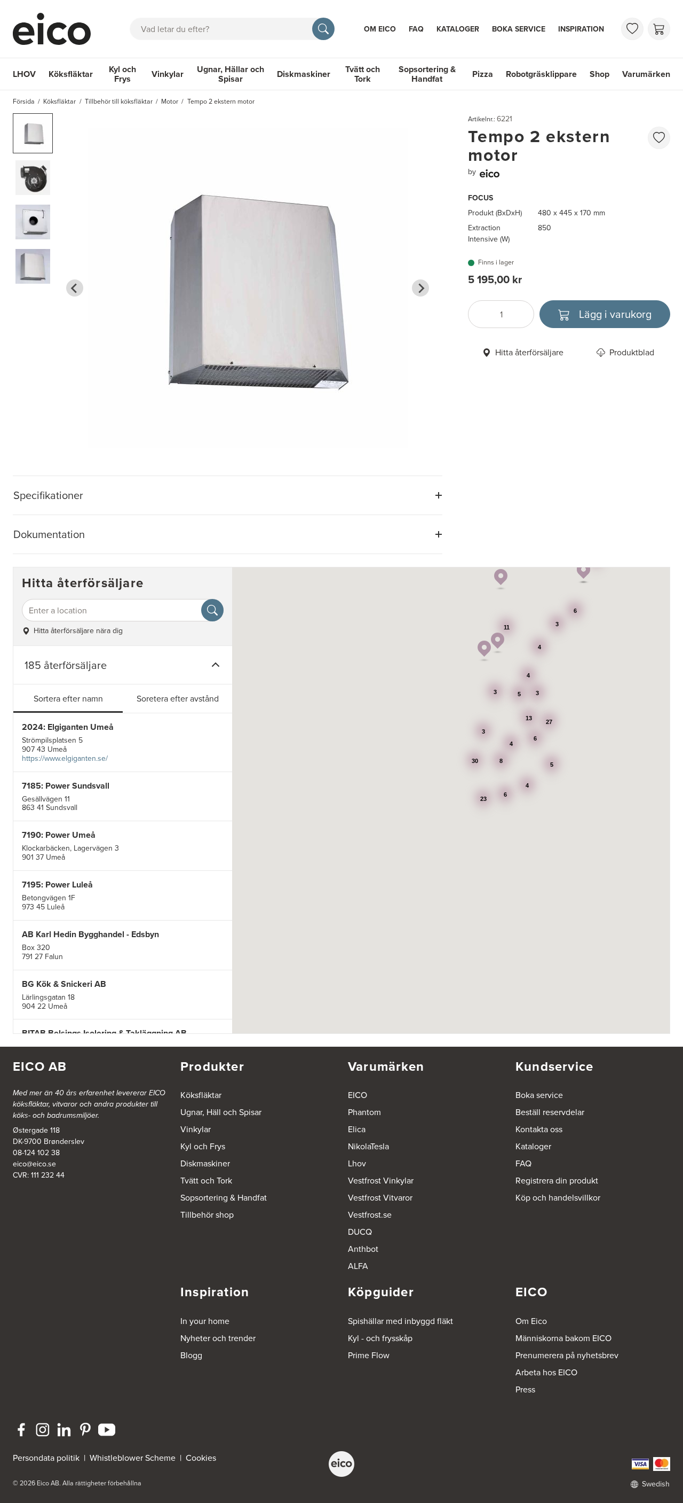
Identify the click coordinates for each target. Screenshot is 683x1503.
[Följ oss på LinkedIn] (64, 1429)
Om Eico (380, 29)
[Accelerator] (56, 29)
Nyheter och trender (218, 1338)
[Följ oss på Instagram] (42, 1429)
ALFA (358, 1266)
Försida (24, 101)
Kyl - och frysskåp (380, 1338)
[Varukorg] (659, 29)
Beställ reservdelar (549, 1112)
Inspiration (581, 29)
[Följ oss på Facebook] (21, 1429)
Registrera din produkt (556, 1180)
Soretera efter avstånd (178, 698)
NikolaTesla (368, 1146)
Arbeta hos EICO (546, 1372)
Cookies (201, 1457)
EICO (357, 1095)
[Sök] (323, 29)
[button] (33, 133)
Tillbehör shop (207, 1214)
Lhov (357, 1163)
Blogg (191, 1355)
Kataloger (457, 29)
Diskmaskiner (303, 74)
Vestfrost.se (370, 1214)
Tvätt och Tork (362, 74)
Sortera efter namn (68, 698)
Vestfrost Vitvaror (380, 1197)
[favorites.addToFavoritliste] (659, 138)
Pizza (482, 74)
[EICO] (341, 1464)
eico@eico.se (34, 1163)
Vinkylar (168, 74)
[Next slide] (420, 288)
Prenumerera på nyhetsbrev (566, 1355)
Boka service (518, 29)
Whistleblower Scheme (133, 1457)
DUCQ (360, 1231)
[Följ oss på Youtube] (106, 1429)
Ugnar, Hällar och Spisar (230, 74)
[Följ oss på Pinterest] (85, 1429)
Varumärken (646, 74)
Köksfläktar (71, 74)
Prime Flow (369, 1355)
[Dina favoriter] (632, 29)
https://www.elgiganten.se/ (65, 758)
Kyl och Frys (122, 74)
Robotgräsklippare (541, 74)
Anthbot (363, 1249)
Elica (357, 1129)
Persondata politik (46, 1457)
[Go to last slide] (74, 288)
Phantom (364, 1112)
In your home (204, 1321)
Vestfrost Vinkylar (381, 1180)
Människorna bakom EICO (563, 1338)
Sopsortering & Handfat (427, 74)
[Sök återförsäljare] (212, 610)
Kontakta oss (538, 1129)
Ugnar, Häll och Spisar (220, 1112)
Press (525, 1389)
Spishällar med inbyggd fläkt (400, 1321)
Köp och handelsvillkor (557, 1197)
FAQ (416, 29)
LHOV (24, 74)
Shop (599, 74)
